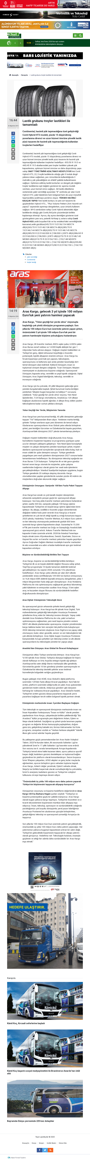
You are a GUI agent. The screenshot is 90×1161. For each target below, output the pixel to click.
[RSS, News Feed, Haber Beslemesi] (50, 1150)
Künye (34, 1143)
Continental (31, 260)
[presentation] (15, 43)
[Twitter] (13, 137)
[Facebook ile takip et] (39, 1150)
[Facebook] (13, 133)
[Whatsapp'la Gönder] (13, 145)
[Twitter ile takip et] (45, 1150)
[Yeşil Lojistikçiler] (14, 35)
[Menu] (75, 35)
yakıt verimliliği (32, 257)
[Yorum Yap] (13, 158)
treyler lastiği (31, 262)
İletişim (41, 1143)
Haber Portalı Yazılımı (18, 1158)
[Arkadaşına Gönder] (13, 149)
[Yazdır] (13, 154)
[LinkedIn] (13, 141)
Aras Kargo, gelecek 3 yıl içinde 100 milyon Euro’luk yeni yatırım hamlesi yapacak (49, 43)
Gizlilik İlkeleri (51, 1143)
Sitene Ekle (63, 1143)
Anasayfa (25, 1143)
